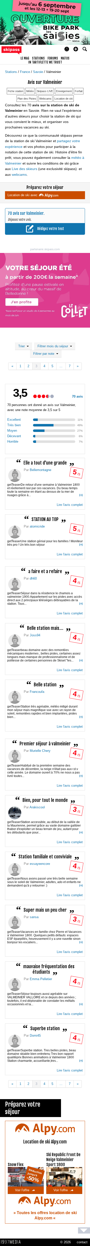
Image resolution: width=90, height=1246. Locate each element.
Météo (30, 91)
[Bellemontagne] (14, 475)
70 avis (77, 396)
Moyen (12, 430)
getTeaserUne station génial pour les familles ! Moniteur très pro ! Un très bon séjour (45, 542)
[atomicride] (14, 532)
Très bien (14, 425)
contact (82, 1242)
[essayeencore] (14, 869)
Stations (11, 72)
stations (38, 58)
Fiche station (15, 91)
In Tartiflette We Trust (45, 62)
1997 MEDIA (12, 1242)
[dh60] (14, 584)
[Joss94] (14, 640)
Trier (22, 346)
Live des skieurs (24, 169)
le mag (24, 58)
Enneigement (64, 91)
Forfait (78, 91)
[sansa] (14, 922)
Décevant (14, 436)
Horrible (12, 441)
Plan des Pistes (27, 98)
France (25, 72)
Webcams (45, 98)
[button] (75, 49)
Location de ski (63, 98)
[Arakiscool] (14, 812)
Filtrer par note (44, 354)
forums (53, 58)
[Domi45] (14, 1041)
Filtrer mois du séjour (54, 346)
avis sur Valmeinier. (28, 213)
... (61, 366)
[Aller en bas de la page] (84, 1230)
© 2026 (65, 1242)
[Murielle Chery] (14, 756)
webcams (19, 175)
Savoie (38, 72)
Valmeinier (53, 72)
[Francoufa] (14, 697)
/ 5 (76, 473)
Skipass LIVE (45, 91)
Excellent (14, 419)
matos (65, 58)
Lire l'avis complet (70, 505)
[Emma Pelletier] (14, 984)
